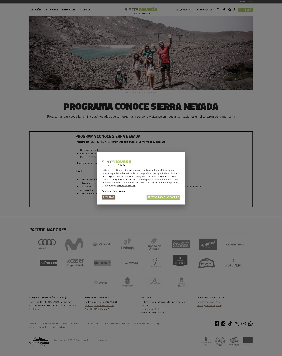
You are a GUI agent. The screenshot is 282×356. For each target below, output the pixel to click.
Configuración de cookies (114, 191)
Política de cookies (126, 185)
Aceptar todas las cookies (163, 197)
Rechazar (108, 197)
